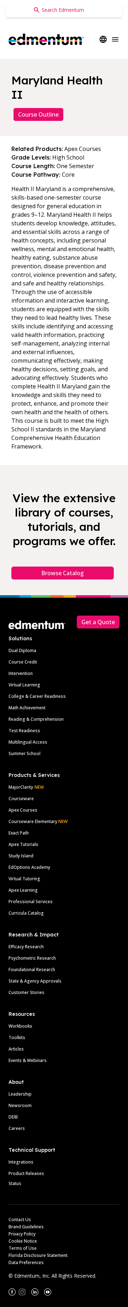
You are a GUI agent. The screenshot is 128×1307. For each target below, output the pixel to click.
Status (15, 1183)
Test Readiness (24, 731)
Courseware (21, 799)
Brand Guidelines (26, 1227)
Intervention (21, 673)
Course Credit (23, 662)
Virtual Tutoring (24, 879)
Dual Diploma (22, 650)
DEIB (13, 1117)
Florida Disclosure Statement (38, 1255)
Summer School (25, 753)
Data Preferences (26, 1262)
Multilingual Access (28, 742)
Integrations (21, 1162)
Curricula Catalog (26, 913)
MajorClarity (21, 787)
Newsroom (20, 1105)
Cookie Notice (23, 1241)
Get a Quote (98, 622)
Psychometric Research (32, 958)
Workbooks (20, 1026)
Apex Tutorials (23, 844)
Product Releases (26, 1173)
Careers (17, 1128)
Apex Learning (23, 890)
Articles (16, 1049)
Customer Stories (26, 992)
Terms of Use (23, 1248)
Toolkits (17, 1037)
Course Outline (38, 114)
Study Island (21, 856)
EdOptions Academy (29, 867)
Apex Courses (23, 810)
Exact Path (19, 833)
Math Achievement (27, 708)
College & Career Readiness (37, 696)
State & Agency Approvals (35, 981)
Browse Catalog (62, 573)
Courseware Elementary (38, 821)
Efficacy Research (26, 947)
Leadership (20, 1094)
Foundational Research (32, 969)
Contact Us (20, 1220)
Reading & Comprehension (36, 719)
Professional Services (31, 902)
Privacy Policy (22, 1234)
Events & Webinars (28, 1060)
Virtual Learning (24, 685)
